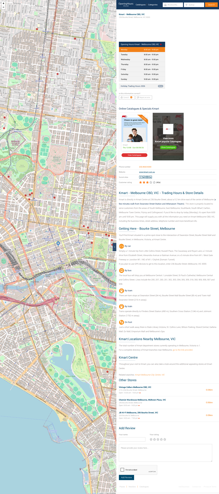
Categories (153, 5)
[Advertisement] (167, 33)
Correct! (127, 97)
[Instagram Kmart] (147, 177)
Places (122, 487)
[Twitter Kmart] (143, 177)
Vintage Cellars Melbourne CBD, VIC (135, 387)
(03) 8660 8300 (145, 167)
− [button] (3, 7)
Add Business (184, 487)
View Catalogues (134, 155)
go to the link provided (183, 350)
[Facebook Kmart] (140, 177)
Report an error (145, 97)
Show (160, 86)
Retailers (132, 487)
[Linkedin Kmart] (150, 177)
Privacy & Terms (210, 487)
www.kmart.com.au (147, 172)
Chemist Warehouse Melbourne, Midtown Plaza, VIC (142, 400)
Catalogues (141, 5)
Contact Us (196, 487)
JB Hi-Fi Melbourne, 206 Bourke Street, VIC (138, 412)
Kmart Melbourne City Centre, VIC (150, 375)
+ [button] (3, 3)
